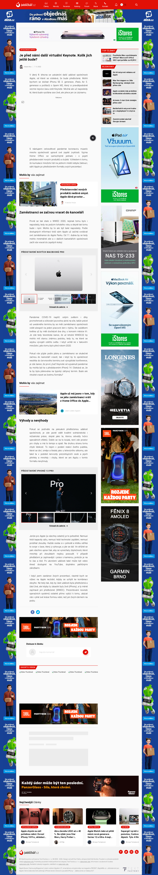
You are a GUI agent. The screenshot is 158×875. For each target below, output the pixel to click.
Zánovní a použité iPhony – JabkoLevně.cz (70, 871)
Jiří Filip (61, 842)
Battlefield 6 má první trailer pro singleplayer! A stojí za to (124, 110)
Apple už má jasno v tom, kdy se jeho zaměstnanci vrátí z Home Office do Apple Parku (77, 397)
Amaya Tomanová (32, 842)
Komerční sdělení (62, 827)
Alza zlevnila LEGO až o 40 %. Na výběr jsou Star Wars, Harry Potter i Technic (67, 834)
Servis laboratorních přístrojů (35, 871)
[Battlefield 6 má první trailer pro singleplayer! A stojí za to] (107, 110)
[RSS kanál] (137, 852)
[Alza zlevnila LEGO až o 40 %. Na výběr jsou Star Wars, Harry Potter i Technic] (68, 816)
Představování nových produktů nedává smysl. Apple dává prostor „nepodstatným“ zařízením (76, 193)
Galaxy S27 (90, 871)
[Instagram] (131, 852)
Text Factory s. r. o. (45, 859)
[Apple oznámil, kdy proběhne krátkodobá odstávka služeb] (107, 92)
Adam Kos (27, 67)
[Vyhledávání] (136, 4)
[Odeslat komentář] (85, 652)
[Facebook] (121, 852)
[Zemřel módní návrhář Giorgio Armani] (107, 120)
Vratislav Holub (70, 203)
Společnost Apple (28, 50)
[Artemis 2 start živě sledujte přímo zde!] (107, 101)
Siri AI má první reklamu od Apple (124, 73)
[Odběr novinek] (116, 4)
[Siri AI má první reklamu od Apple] (107, 73)
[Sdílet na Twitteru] (37, 612)
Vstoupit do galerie (57, 307)
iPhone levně (50, 871)
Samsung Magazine (36, 868)
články (30, 802)
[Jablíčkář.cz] (25, 4)
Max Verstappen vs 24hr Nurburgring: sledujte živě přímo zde (123, 82)
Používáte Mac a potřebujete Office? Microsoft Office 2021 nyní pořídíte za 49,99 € (125, 57)
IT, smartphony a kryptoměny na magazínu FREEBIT (79, 868)
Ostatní (125, 827)
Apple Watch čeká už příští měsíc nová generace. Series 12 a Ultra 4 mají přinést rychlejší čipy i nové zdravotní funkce (101, 834)
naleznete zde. (29, 862)
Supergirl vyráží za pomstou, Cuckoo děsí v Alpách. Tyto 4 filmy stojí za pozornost (133, 834)
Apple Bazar (23, 868)
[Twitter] (126, 852)
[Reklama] (9, 16)
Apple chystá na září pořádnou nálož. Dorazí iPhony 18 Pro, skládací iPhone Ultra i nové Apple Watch (33, 834)
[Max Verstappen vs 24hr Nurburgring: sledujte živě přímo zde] (107, 82)
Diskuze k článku (34, 644)
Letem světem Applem (72, 411)
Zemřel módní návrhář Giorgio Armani (122, 120)
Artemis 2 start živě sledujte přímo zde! (125, 101)
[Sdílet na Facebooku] (32, 612)
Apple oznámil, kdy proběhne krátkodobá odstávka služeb (125, 92)
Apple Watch (94, 827)
